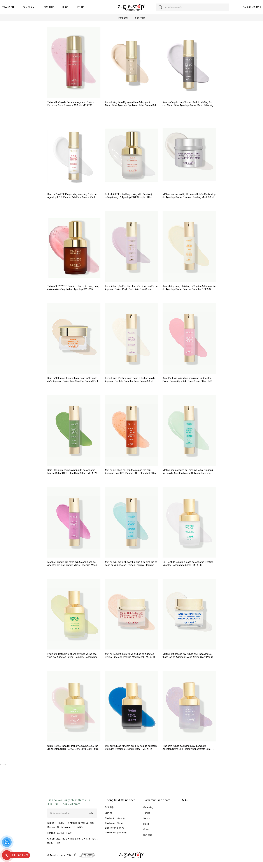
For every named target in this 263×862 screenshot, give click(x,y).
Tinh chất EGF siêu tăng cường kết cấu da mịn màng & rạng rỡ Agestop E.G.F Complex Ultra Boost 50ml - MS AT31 (129, 197)
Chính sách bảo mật (115, 818)
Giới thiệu (109, 807)
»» (5, 764)
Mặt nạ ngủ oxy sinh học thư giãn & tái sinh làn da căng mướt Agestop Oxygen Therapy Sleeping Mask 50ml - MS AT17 (131, 565)
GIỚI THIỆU (49, 7)
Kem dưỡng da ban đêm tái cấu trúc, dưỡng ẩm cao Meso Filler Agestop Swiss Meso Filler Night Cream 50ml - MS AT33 (189, 105)
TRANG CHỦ (8, 7)
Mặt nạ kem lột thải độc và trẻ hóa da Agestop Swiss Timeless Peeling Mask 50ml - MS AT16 (130, 655)
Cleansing (148, 807)
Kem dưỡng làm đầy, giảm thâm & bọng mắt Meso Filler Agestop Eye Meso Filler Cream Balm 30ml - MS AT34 (131, 105)
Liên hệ (108, 813)
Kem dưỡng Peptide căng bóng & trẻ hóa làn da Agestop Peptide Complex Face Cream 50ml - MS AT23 (130, 381)
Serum (146, 818)
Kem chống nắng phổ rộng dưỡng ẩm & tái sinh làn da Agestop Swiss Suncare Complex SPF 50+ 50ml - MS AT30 (189, 289)
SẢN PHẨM (29, 7)
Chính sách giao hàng (115, 832)
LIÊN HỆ (80, 7)
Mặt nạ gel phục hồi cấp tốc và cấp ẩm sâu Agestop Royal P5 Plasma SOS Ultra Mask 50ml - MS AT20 (131, 473)
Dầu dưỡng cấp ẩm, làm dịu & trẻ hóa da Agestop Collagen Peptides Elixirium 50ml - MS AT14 (131, 747)
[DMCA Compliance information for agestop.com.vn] (87, 855)
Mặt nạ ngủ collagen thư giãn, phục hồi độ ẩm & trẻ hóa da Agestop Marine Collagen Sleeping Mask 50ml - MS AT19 (188, 473)
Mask (146, 823)
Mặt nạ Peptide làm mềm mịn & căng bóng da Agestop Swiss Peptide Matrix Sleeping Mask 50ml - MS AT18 (72, 565)
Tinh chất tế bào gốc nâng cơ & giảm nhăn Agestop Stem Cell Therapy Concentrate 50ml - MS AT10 (188, 749)
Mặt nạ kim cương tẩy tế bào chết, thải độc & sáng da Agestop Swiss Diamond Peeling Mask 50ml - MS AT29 (189, 197)
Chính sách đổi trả (114, 823)
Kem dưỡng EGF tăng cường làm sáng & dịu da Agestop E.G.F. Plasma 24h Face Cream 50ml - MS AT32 (71, 197)
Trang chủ (123, 17)
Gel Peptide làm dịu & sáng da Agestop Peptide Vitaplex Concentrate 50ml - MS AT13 (188, 564)
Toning (146, 813)
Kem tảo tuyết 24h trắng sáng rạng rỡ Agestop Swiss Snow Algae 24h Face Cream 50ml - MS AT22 (187, 381)
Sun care (147, 835)
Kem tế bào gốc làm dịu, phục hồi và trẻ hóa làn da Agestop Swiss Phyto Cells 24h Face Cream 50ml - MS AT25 (131, 289)
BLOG (65, 7)
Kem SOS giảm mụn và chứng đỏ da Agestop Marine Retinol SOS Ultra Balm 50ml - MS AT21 (72, 472)
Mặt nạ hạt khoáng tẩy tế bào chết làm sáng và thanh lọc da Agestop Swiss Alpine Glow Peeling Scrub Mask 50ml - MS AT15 (188, 657)
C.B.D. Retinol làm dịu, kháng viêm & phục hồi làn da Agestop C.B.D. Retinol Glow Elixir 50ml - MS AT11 (72, 749)
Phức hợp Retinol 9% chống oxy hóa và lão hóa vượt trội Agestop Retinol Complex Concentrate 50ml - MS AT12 (72, 657)
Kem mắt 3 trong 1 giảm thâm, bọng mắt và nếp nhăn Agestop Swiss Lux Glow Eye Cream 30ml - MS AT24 (73, 381)
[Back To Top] (254, 853)
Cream (146, 829)
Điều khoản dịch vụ (114, 827)
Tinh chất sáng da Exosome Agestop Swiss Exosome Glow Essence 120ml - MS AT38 (70, 104)
